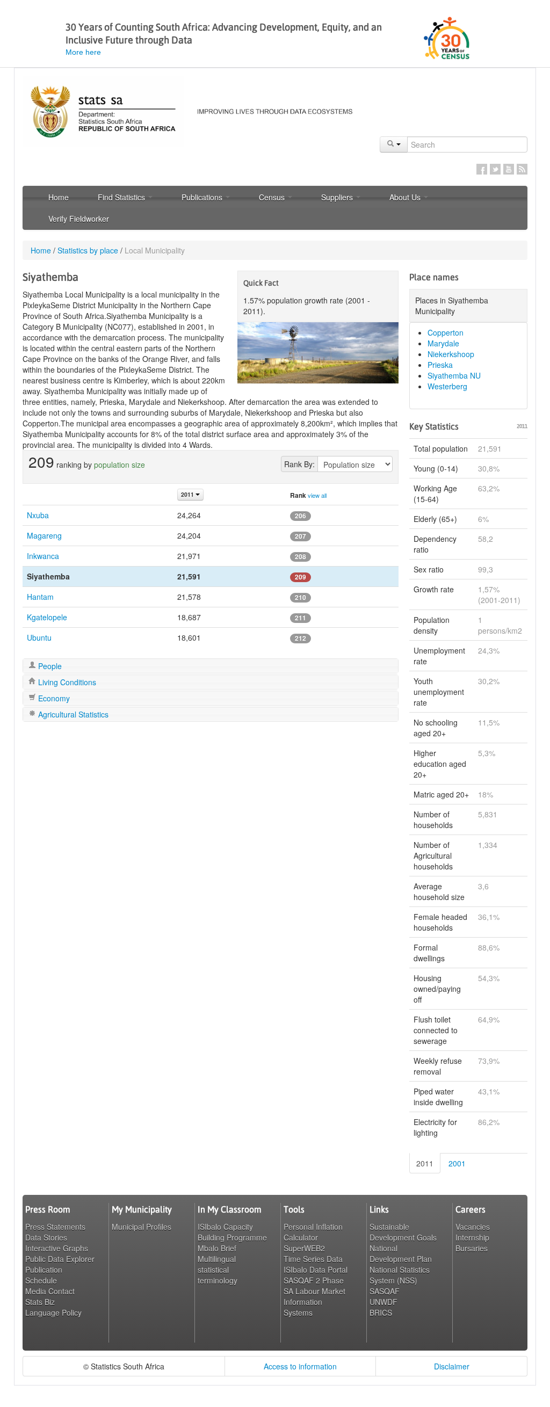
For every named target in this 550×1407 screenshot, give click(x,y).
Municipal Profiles (141, 1226)
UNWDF (383, 1301)
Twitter (495, 169)
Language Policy (53, 1312)
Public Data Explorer (60, 1258)
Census (273, 197)
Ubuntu (39, 637)
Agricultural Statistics (72, 714)
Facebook (481, 169)
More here (83, 52)
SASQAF (385, 1291)
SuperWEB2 (304, 1248)
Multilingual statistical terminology (217, 1269)
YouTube (508, 169)
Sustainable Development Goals (403, 1232)
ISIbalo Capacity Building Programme (232, 1232)
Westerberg (447, 386)
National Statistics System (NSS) (400, 1275)
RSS (522, 169)
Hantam (40, 596)
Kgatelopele (47, 617)
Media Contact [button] (50, 1291)
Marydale (443, 343)
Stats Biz (40, 1301)
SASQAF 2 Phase (314, 1280)
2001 (457, 1163)
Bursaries (471, 1248)
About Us (406, 197)
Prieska (440, 364)
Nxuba (38, 515)
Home (58, 197)
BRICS (381, 1312)
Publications (203, 197)
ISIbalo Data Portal (316, 1269)
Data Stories (46, 1237)
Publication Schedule (43, 1275)
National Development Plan (401, 1253)
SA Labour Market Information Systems (314, 1302)
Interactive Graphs (56, 1248)
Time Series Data (313, 1258)
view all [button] (317, 495)
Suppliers (338, 197)
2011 (424, 1163)
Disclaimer (451, 1366)
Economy (53, 698)
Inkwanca (43, 555)
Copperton (446, 332)
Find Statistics (122, 197)
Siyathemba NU (454, 375)
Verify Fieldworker (78, 218)
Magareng (44, 535)
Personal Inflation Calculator (313, 1232)
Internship (472, 1237)
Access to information (300, 1366)
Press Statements (55, 1226)
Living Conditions (66, 682)
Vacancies (472, 1226)
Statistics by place (87, 250)
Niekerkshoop (451, 354)
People (49, 666)
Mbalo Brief (217, 1248)
